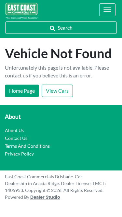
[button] (107, 9)
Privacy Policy (19, 153)
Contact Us (16, 138)
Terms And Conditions (27, 146)
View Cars (57, 91)
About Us (14, 130)
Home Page (22, 91)
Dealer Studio (45, 197)
